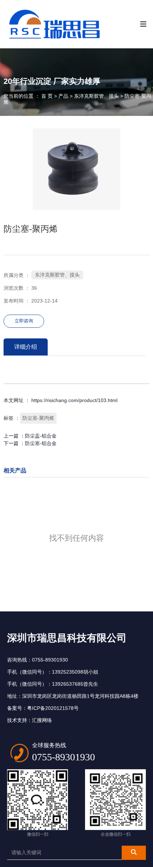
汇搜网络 (42, 720)
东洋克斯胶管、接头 (96, 96)
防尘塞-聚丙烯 (38, 418)
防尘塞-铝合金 (41, 443)
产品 (63, 96)
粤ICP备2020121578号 (53, 708)
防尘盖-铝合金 (41, 436)
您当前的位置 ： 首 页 (29, 96)
